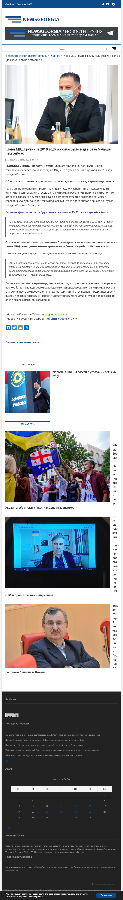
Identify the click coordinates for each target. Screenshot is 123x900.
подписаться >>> (56, 314)
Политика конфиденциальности (103, 884)
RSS (7, 761)
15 (90, 806)
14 (75, 806)
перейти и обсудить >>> (61, 318)
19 (47, 811)
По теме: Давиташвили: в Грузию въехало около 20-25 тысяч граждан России (57, 212)
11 (33, 806)
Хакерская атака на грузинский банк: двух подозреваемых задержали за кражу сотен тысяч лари (52, 750)
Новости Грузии (13, 890)
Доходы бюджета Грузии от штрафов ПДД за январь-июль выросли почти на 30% (44, 740)
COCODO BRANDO (91, 890)
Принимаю (106, 895)
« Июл (8, 827)
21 (75, 811)
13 (61, 806)
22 (90, 811)
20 (61, 811)
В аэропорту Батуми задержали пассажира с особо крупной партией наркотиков (44, 745)
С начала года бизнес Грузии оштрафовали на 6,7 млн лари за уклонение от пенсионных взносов (52, 734)
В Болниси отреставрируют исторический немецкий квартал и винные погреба (43, 755)
